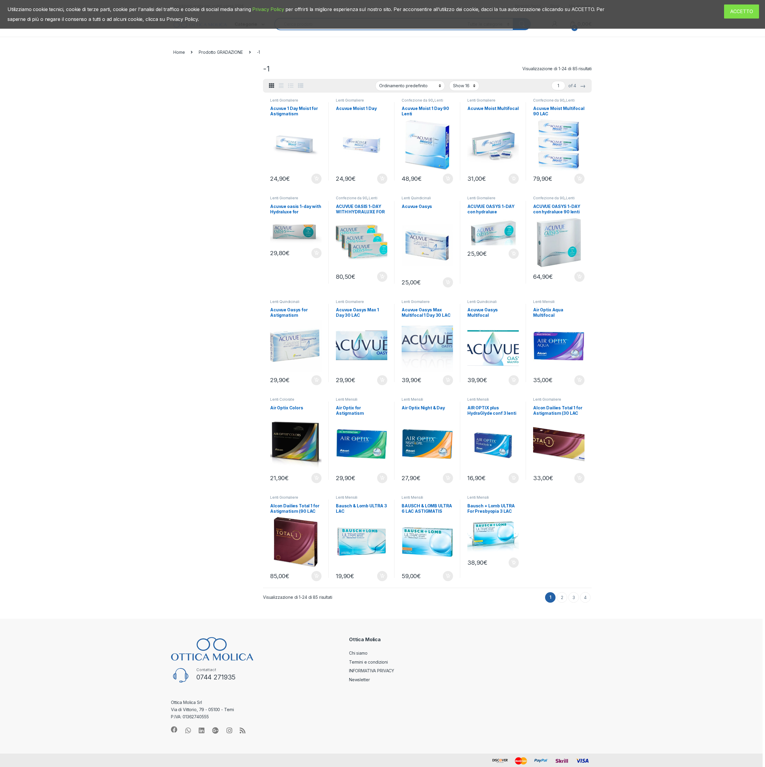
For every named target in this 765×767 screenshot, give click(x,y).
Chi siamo (358, 653)
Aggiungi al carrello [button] (313, 179)
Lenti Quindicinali (416, 198)
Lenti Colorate (282, 399)
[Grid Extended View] (281, 86)
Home (179, 52)
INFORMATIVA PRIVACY (371, 670)
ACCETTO (741, 11)
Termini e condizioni (368, 662)
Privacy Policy (268, 9)
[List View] (290, 86)
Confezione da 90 (417, 100)
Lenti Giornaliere (284, 100)
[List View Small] (300, 86)
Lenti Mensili (544, 301)
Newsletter (359, 679)
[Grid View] (271, 86)
